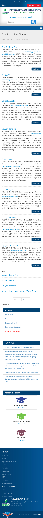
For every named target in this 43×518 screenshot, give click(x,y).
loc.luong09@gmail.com (19, 105)
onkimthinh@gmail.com (10, 80)
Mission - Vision (6, 474)
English (38, 5)
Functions (5, 458)
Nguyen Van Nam (9, 285)
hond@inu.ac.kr (36, 133)
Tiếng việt (31, 5)
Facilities (4, 465)
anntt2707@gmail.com (18, 250)
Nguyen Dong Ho (9, 128)
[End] (28, 299)
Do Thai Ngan (7, 189)
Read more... (36, 69)
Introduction (9, 315)
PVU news (5, 480)
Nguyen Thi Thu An (10, 245)
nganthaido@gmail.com (10, 196)
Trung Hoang (7, 159)
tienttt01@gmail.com (9, 54)
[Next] (24, 299)
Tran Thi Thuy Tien (9, 47)
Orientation (5, 468)
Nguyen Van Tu (8, 280)
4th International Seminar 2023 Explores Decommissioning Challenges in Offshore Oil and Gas (21, 379)
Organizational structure (9, 462)
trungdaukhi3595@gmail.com (12, 166)
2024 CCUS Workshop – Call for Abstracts (19, 347)
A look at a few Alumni (12, 331)
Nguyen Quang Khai (10, 274)
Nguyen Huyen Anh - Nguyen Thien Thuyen (20, 291)
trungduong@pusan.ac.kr (10, 229)
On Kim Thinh (7, 75)
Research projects (7, 496)
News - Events (10, 319)
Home (15, 2)
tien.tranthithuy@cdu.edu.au (31, 52)
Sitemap (20, 2)
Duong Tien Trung (9, 217)
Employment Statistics (13, 327)
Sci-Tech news (6, 490)
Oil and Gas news (7, 484)
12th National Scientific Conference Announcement (22, 372)
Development (5, 471)
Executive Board (10, 323)
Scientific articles (7, 493)
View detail (21, 408)
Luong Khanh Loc (9, 100)
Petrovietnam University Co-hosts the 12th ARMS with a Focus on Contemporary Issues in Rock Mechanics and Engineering (22, 365)
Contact (27, 2)
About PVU (5, 455)
